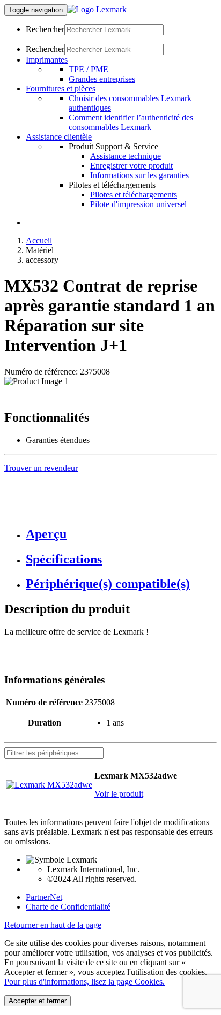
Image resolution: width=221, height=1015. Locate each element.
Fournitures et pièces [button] (60, 88)
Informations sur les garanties (139, 175)
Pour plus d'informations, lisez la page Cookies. (84, 981)
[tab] (121, 534)
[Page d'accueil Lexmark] (97, 9)
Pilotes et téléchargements (133, 194)
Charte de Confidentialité (68, 906)
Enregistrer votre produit (131, 165)
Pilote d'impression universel (138, 204)
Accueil (39, 240)
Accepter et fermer (38, 1001)
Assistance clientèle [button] (59, 136)
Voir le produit (118, 793)
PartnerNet (44, 897)
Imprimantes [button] (47, 59)
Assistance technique (125, 156)
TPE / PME (88, 69)
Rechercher (45, 29)
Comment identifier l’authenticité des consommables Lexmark (131, 122)
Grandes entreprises (102, 78)
